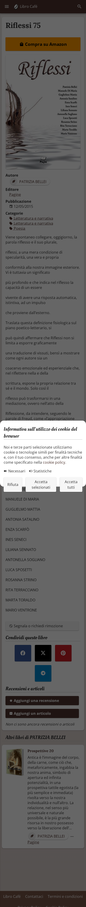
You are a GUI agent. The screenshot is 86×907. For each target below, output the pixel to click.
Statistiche (42, 471)
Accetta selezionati (41, 484)
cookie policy (54, 462)
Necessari (16, 471)
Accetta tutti (71, 484)
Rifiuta (12, 484)
